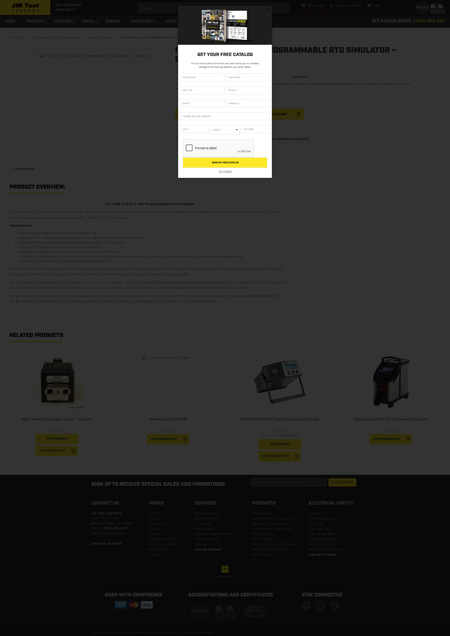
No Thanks (225, 171)
